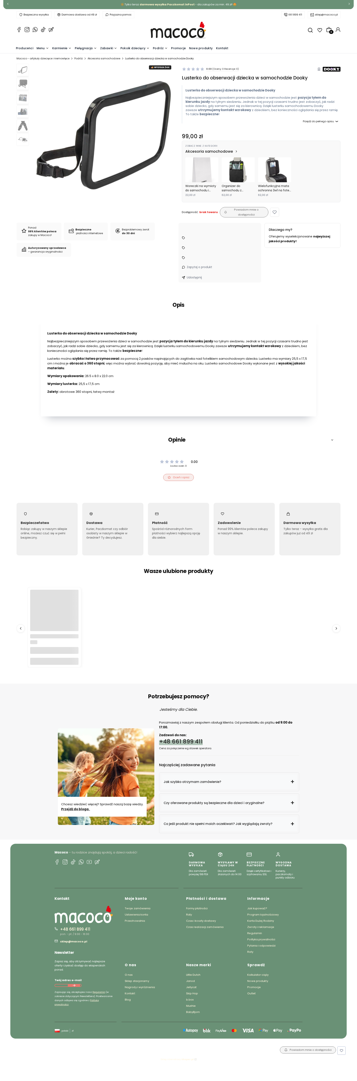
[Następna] (349, 4)
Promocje (254, 987)
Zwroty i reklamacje (260, 927)
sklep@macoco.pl (326, 14)
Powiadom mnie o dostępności (246, 212)
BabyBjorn (193, 1012)
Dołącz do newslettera (74, 985)
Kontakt (130, 993)
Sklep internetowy (177, 1059)
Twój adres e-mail (68, 980)
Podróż (78, 58)
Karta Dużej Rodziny (260, 921)
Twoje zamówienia (138, 908)
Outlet (251, 993)
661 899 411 (295, 14)
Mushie (191, 1006)
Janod (190, 981)
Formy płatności (197, 908)
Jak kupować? (257, 908)
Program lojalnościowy (263, 915)
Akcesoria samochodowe (104, 58)
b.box (190, 1000)
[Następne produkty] (336, 628)
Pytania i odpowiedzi (261, 946)
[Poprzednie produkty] (21, 628)
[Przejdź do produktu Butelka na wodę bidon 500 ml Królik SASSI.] (54, 614)
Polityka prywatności (261, 939)
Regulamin (99, 992)
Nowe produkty (257, 981)
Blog (128, 1000)
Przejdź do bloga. (75, 809)
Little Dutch (193, 975)
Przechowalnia (135, 921)
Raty (189, 915)
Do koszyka (54, 661)
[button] (274, 212)
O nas (129, 975)
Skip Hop (192, 993)
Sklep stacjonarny (137, 981)
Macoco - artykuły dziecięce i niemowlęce (43, 58)
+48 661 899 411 (181, 741)
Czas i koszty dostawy (201, 921)
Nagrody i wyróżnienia (140, 987)
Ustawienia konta (136, 915)
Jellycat (191, 987)
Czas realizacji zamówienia (205, 927)
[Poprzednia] (8, 4)
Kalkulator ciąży (258, 975)
